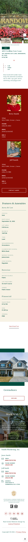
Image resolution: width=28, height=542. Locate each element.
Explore (14, 398)
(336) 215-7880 (6, 172)
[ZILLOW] (22, 513)
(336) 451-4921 (9, 465)
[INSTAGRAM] (10, 513)
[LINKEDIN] (14, 513)
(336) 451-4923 (6, 126)
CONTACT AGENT (14, 190)
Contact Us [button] (14, 438)
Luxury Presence (14, 524)
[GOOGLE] (18, 513)
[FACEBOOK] (5, 513)
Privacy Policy (21, 532)
